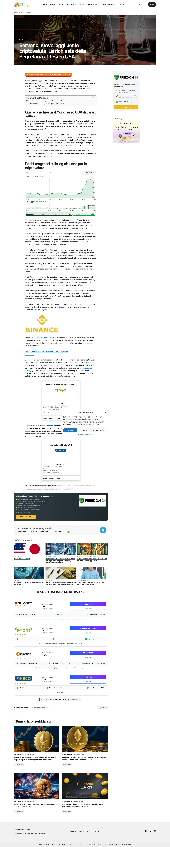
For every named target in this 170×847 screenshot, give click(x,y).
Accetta (70, 430)
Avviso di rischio (84, 831)
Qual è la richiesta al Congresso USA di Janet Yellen (45, 101)
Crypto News (28, 12)
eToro (86, 362)
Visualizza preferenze (99, 430)
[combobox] (38, 172)
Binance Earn (41, 338)
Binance (62, 307)
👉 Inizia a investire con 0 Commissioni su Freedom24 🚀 (49, 74)
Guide (152, 4)
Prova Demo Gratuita (53, 396)
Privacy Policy (88, 434)
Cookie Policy (80, 434)
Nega (85, 430)
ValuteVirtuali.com (22, 829)
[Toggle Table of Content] (93, 97)
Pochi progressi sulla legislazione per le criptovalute (46, 103)
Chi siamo (73, 831)
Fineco (50, 426)
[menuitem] (83, 214)
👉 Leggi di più (126, 107)
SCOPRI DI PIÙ (50, 457)
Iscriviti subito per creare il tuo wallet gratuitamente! (46, 351)
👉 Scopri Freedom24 (25, 516)
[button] (106, 413)
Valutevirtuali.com (18, 12)
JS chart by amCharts (30, 197)
